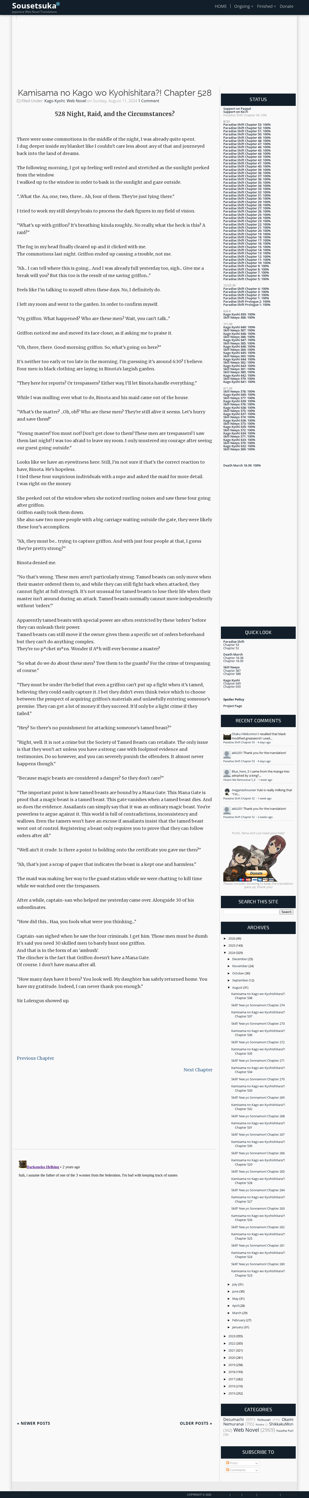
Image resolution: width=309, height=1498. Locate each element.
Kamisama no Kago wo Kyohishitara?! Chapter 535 (258, 1051)
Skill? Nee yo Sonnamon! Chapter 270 (258, 1079)
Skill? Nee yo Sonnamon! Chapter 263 (258, 1208)
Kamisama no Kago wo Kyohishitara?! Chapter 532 (258, 1107)
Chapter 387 (232, 670)
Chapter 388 (232, 674)
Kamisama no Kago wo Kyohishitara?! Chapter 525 (258, 1236)
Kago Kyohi (54, 100)
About (236, 1494)
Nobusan (264, 1420)
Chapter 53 (231, 645)
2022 (232, 1343)
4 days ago (264, 742)
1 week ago (265, 780)
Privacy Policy (268, 1494)
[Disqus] (114, 1219)
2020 (232, 1357)
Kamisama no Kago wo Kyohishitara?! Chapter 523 (258, 1273)
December (240, 959)
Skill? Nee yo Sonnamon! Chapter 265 (258, 1171)
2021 (232, 1350)
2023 (232, 1336)
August (237, 987)
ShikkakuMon (281, 1424)
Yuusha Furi (284, 1430)
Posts (233, 1463)
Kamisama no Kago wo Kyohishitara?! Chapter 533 (258, 1088)
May (235, 1298)
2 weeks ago (265, 817)
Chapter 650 (232, 686)
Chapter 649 (232, 683)
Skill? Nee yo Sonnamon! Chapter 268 (258, 1116)
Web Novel (76, 100)
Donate (286, 6)
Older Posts (196, 1423)
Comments (237, 1470)
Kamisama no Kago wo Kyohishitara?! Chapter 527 (258, 1199)
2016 (232, 1386)
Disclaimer (289, 1494)
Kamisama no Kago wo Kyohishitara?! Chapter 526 (258, 1217)
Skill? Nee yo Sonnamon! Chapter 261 (258, 1245)
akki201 (237, 753)
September (240, 980)
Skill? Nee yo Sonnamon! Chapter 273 (258, 1023)
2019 (232, 1365)
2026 (232, 938)
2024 (232, 952)
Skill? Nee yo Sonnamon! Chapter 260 (258, 1264)
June (235, 1291)
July (235, 1284)
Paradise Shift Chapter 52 (239, 798)
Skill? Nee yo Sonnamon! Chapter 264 (258, 1190)
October (238, 973)
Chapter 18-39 (233, 661)
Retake (260, 1424)
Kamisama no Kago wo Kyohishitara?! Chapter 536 (258, 1033)
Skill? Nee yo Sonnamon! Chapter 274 (258, 1005)
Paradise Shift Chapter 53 (239, 742)
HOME (221, 6)
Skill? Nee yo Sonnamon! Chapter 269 (258, 1097)
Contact (249, 1494)
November (240, 966)
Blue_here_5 (240, 771)
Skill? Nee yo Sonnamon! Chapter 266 (258, 1153)
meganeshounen (244, 790)
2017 (232, 1379)
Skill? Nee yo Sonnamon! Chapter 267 (258, 1134)
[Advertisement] (154, 53)
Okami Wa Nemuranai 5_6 (239, 780)
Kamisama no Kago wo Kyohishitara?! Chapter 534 (258, 1070)
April (235, 1305)
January (238, 1327)
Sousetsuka (34, 5)
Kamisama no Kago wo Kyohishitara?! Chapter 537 (258, 1014)
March (237, 1313)
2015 (232, 1393)
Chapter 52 (231, 648)
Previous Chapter (35, 1058)
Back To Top (20, 1494)
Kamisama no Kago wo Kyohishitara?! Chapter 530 (258, 1144)
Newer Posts (33, 1423)
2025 (232, 945)
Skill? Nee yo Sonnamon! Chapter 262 (258, 1227)
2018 (232, 1372)
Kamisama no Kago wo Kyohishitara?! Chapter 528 (115, 92)
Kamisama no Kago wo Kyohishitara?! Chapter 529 (258, 1162)
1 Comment (148, 100)
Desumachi (233, 1419)
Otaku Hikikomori (244, 734)
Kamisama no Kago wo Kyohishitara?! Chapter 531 (258, 1125)
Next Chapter (198, 1070)
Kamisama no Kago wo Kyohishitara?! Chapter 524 (258, 1254)
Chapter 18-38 (233, 658)
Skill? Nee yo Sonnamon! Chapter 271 (258, 1060)
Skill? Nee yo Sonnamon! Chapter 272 (258, 1042)
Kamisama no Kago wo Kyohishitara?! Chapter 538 (258, 996)
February (239, 1320)
